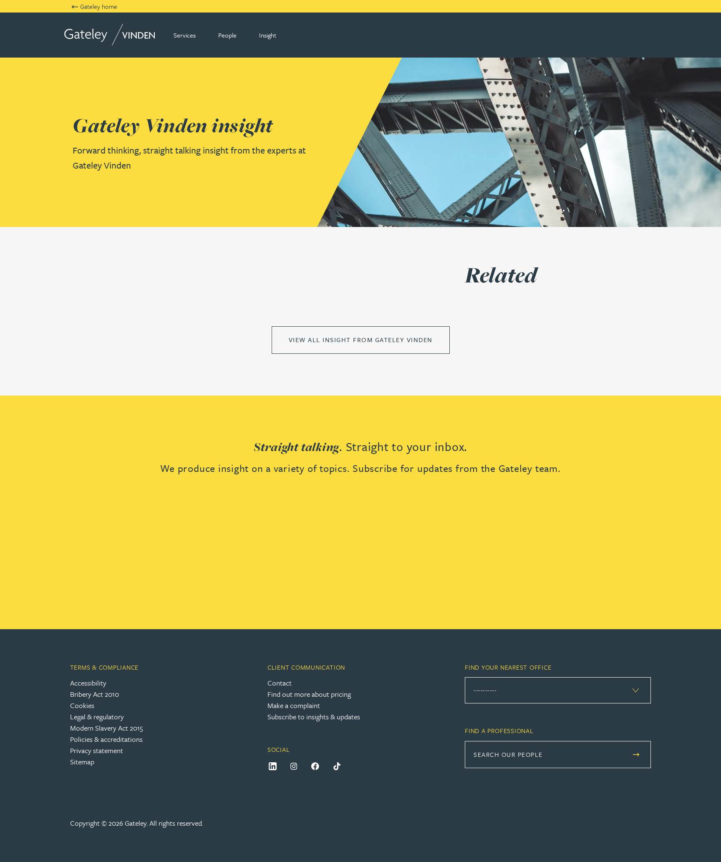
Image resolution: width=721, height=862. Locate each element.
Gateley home (98, 6)
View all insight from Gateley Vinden (361, 339)
